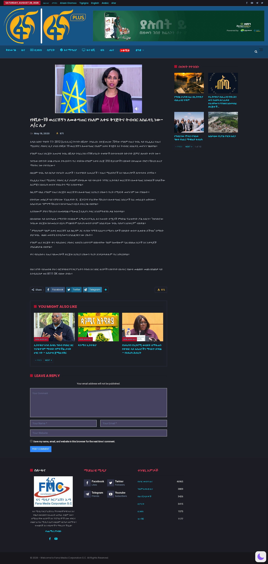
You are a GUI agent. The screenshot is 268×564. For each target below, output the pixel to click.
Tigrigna (83, 3)
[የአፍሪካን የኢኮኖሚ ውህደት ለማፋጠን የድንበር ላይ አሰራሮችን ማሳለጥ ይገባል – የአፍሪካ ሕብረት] (142, 327)
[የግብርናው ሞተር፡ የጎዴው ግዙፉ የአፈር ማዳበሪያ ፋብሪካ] (189, 122)
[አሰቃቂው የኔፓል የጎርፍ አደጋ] (223, 122)
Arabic (105, 3)
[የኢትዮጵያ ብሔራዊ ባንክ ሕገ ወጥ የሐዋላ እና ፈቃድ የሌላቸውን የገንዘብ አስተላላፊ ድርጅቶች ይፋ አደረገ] (223, 83)
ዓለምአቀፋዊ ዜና (145, 489)
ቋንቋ (138, 50)
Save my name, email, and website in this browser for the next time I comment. (74, 441)
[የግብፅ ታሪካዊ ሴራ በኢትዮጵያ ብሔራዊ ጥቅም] (189, 83)
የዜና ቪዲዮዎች (145, 496)
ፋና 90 (141, 518)
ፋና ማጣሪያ (70, 50)
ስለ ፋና (46, 3)
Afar (113, 3)
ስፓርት (51, 50)
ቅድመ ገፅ (11, 50)
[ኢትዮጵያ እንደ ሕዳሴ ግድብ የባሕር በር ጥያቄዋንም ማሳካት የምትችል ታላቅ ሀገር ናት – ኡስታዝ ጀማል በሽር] (54, 327)
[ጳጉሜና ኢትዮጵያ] (98, 327)
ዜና (23, 50)
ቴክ (102, 50)
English (95, 3)
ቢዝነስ (38, 50)
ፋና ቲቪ (90, 50)
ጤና (111, 50)
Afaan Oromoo (68, 3)
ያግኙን (54, 3)
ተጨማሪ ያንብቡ (53, 531)
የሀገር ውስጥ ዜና (41, 339)
